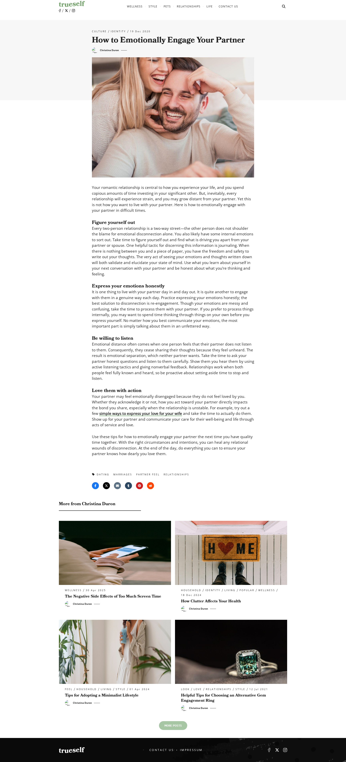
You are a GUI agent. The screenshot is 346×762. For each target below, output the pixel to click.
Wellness (135, 6)
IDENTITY (118, 31)
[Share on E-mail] (117, 485)
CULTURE (99, 31)
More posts (173, 725)
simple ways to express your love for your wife (140, 413)
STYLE (153, 6)
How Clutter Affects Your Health (211, 601)
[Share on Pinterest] (139, 485)
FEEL (68, 689)
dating (103, 474)
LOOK (185, 689)
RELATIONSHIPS (189, 6)
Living (229, 590)
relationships (176, 474)
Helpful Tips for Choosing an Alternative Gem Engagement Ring (223, 697)
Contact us (228, 6)
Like (60, 10)
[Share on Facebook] (95, 485)
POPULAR (246, 590)
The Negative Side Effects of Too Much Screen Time (113, 596)
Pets (167, 6)
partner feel (148, 474)
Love (198, 689)
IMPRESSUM (191, 750)
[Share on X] (106, 485)
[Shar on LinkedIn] (128, 485)
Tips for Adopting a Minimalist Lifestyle (102, 695)
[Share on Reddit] (150, 485)
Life (209, 6)
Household (191, 590)
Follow (66, 10)
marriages (122, 474)
